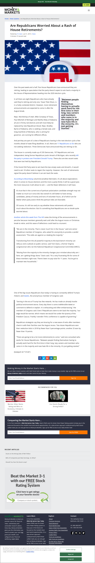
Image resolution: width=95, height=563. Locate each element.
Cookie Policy (53, 535)
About (51, 519)
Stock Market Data (54, 526)
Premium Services (54, 521)
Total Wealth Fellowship (51, 1)
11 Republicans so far (65, 143)
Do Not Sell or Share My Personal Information (56, 542)
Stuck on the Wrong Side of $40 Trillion (18, 454)
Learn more (15, 539)
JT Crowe (19, 34)
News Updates (14, 19)
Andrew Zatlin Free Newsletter (58, 530)
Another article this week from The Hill (29, 217)
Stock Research (53, 523)
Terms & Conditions (55, 537)
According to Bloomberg (23, 179)
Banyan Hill (41, 1)
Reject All (70, 554)
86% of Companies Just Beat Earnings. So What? (21, 458)
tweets (26, 296)
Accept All (71, 559)
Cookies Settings (71, 549)
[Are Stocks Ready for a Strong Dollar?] (58, 396)
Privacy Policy (53, 532)
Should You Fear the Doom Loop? (16, 462)
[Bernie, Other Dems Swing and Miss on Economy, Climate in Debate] (15, 396)
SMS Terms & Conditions (56, 539)
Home (7, 19)
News (34, 34)
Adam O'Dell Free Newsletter (58, 528)
